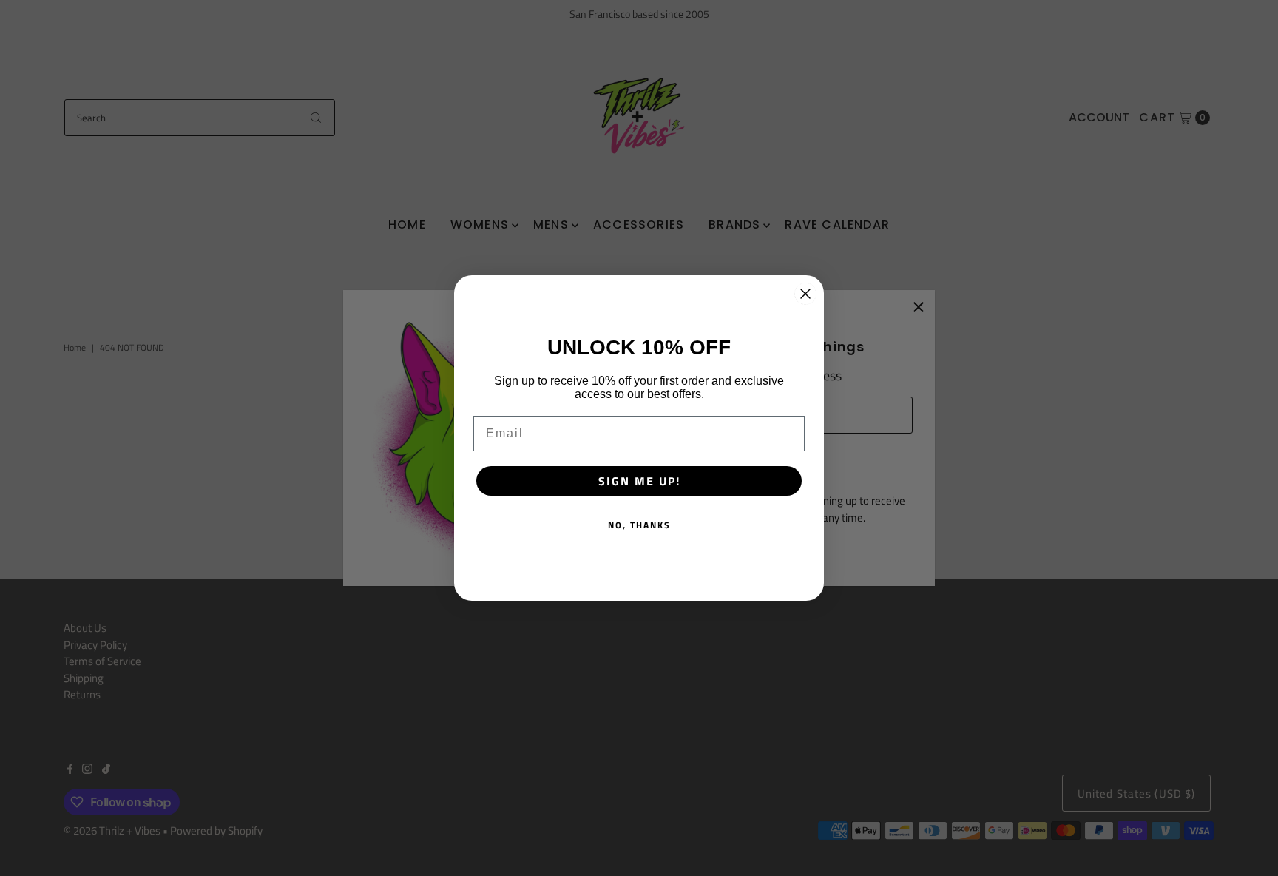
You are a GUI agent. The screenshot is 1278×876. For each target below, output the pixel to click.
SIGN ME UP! (639, 481)
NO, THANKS (639, 525)
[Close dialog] (805, 294)
